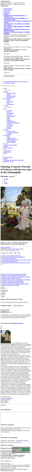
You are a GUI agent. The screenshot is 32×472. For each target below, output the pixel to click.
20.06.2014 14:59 (5, 312)
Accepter (25, 449)
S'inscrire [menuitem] (12, 83)
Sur (11, 468)
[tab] (6, 179)
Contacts (14, 468)
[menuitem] (27, 81)
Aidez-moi (3, 468)
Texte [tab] (5, 182)
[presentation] (17, 184)
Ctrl (15, 253)
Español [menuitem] (14, 81)
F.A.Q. (8, 468)
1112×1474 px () (17, 248)
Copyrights (10, 470)
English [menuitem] (10, 81)
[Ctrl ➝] (13, 274)
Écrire (15, 305)
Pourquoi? (20, 323)
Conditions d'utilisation (16, 469)
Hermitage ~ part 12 (14, 250)
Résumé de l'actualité (9, 76)
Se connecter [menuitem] (7, 83)
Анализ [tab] (6, 183)
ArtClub (8, 106)
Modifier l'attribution (6, 247)
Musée (7, 89)
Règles (9, 469)
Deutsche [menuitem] (23, 81)
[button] (8, 8)
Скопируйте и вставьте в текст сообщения (12, 456)
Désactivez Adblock (5, 399)
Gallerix (7, 461)
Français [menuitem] (19, 81)
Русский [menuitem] (6, 81)
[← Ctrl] (15, 262)
